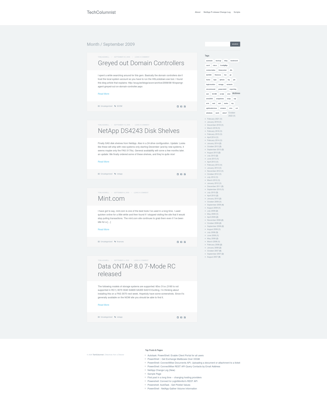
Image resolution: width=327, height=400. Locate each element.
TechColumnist (101, 12)
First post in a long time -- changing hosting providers (175, 377)
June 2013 (211, 158)
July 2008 (211, 232)
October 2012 (213, 174)
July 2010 (211, 192)
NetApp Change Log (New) (161, 370)
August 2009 (212, 207)
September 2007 (214, 253)
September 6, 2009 (121, 192)
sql (235, 98)
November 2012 (214, 171)
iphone (222, 79)
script (222, 94)
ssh (219, 103)
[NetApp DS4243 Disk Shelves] (181, 174)
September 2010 (214, 189)
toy (232, 103)
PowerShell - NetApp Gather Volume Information (172, 388)
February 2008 (213, 244)
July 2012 (211, 177)
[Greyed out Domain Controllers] (181, 106)
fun (225, 75)
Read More (103, 93)
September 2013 (214, 149)
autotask (209, 60)
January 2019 (213, 121)
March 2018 (212, 128)
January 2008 (213, 247)
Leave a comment (142, 57)
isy (229, 79)
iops (215, 79)
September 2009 (214, 204)
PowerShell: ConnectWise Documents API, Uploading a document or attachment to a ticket (194, 362)
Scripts (237, 12)
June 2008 (211, 235)
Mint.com (111, 198)
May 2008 (211, 238)
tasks (226, 103)
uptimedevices (211, 108)
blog (225, 60)
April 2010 (211, 195)
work (217, 113)
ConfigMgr (224, 65)
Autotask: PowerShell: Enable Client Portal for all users (176, 355)
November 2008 (214, 220)
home (208, 79)
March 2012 (212, 180)
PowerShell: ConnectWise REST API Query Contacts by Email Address (184, 366)
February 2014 (213, 140)
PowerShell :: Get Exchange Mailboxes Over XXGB (174, 358)
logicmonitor (210, 84)
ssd (213, 103)
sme (228, 94)
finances (120, 241)
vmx (230, 108)
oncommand (210, 89)
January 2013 (213, 167)
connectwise (210, 70)
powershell (222, 89)
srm (207, 103)
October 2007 (213, 250)
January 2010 (213, 198)
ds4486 (209, 75)
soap (229, 98)
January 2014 (213, 143)
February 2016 (213, 131)
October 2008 (213, 223)
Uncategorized (106, 106)
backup (218, 60)
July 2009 (211, 210)
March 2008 (212, 241)
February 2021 (213, 118)
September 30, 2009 (122, 57)
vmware (223, 108)
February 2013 (213, 164)
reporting (233, 89)
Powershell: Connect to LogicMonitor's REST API (172, 381)
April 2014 (211, 137)
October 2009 (213, 201)
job (234, 79)
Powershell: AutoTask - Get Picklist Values (169, 384)
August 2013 (212, 152)
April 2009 (211, 217)
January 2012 (213, 183)
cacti (208, 65)
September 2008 (214, 226)
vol (237, 108)
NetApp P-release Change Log (217, 12)
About (197, 12)
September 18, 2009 (122, 125)
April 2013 (211, 161)
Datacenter (223, 70)
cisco (215, 65)
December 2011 (214, 186)
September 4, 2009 (121, 260)
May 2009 (211, 213)
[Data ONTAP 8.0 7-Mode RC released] (181, 317)
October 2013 (213, 146)
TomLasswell (103, 57)
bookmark (234, 60)
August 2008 (212, 229)
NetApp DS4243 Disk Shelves (139, 130)
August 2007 (212, 256)
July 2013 (211, 155)
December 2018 (214, 124)
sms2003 (209, 98)
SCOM (119, 106)
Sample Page (154, 373)
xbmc (224, 113)
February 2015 (213, 134)
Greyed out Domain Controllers (141, 63)
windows (209, 113)
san (207, 94)
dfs (231, 70)
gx (230, 75)
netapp (119, 173)
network (229, 84)
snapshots (220, 98)
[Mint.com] (181, 242)
